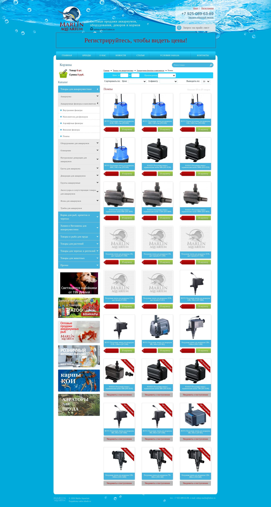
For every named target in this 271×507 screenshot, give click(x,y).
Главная (67, 55)
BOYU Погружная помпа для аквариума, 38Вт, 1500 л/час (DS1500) (157, 122)
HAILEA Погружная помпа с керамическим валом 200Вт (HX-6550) (195, 166)
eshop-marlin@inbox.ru (104, 29)
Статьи (140, 55)
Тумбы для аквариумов (71, 208)
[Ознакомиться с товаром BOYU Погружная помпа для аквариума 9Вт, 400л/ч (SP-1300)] (157, 415)
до (130, 75)
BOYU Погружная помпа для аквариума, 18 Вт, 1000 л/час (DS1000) (119, 122)
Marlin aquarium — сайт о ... (71, 18)
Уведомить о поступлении (119, 395)
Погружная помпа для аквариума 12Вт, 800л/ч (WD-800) (195, 476)
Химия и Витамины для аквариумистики (73, 227)
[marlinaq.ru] (68, 332)
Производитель (150, 75)
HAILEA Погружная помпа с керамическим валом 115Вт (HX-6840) (157, 211)
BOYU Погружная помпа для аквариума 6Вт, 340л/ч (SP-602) (157, 343)
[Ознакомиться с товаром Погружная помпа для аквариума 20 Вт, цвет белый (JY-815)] (157, 283)
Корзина (66, 65)
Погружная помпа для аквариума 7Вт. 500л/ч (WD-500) (157, 476)
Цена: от (116, 75)
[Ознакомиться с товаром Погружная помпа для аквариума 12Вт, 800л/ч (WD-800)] (195, 460)
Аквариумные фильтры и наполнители (78, 104)
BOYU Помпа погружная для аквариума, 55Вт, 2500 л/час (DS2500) (195, 122)
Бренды (86, 55)
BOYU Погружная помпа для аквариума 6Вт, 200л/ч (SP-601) (195, 432)
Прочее (64, 265)
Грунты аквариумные (70, 183)
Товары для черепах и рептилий (77, 250)
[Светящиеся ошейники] (68, 283)
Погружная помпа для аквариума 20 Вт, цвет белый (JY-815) (157, 299)
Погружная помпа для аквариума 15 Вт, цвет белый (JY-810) (119, 299)
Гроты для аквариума (70, 168)
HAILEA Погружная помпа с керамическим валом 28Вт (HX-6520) (157, 388)
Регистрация (207, 8)
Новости (121, 55)
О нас (103, 55)
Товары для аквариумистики (76, 89)
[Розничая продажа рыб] (68, 356)
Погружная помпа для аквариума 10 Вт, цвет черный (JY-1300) (195, 255)
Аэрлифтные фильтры (73, 123)
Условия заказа (169, 55)
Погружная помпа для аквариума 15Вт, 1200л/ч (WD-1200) (195, 343)
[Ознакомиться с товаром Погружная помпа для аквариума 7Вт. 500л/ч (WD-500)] (157, 460)
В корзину (127, 129)
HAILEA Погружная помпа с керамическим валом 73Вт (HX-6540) (195, 388)
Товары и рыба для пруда (74, 236)
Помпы (66, 136)
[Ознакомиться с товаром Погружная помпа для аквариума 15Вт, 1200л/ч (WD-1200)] (195, 327)
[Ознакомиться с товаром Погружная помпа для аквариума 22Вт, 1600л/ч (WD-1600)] (119, 460)
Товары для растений (72, 243)
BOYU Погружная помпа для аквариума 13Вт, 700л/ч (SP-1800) (195, 299)
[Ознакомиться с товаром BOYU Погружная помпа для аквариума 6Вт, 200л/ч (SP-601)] (195, 415)
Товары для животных (72, 258)
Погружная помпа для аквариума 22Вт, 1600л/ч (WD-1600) (119, 476)
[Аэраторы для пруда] (68, 405)
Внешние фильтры (71, 130)
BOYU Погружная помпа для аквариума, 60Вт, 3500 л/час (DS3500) (119, 166)
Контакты (203, 55)
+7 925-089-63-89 (198, 13)
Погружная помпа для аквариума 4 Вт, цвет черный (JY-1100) (119, 255)
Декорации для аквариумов (73, 176)
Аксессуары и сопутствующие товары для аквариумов (78, 192)
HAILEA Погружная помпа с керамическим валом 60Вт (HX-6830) (119, 211)
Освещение (66, 150)
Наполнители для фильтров (75, 117)
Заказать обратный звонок (201, 17)
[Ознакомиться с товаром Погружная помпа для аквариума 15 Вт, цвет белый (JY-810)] (119, 283)
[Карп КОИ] (68, 381)
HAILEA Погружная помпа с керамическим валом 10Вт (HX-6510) (119, 388)
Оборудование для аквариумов (75, 143)
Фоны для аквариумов (71, 201)
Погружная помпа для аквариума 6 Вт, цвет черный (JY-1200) (157, 255)
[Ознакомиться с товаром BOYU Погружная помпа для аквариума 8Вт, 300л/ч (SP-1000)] (119, 415)
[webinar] (68, 308)
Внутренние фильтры (72, 110)
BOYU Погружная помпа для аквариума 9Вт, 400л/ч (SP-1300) (157, 432)
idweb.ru (87, 501)
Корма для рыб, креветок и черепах (75, 217)
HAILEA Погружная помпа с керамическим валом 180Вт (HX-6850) (195, 211)
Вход (195, 8)
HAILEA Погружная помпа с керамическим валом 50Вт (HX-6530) (157, 166)
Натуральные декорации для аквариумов (74, 160)
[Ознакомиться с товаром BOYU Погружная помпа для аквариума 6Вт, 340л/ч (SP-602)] (157, 327)
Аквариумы (66, 96)
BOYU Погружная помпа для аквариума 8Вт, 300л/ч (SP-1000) (119, 432)
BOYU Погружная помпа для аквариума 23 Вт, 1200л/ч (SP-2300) (119, 343)
